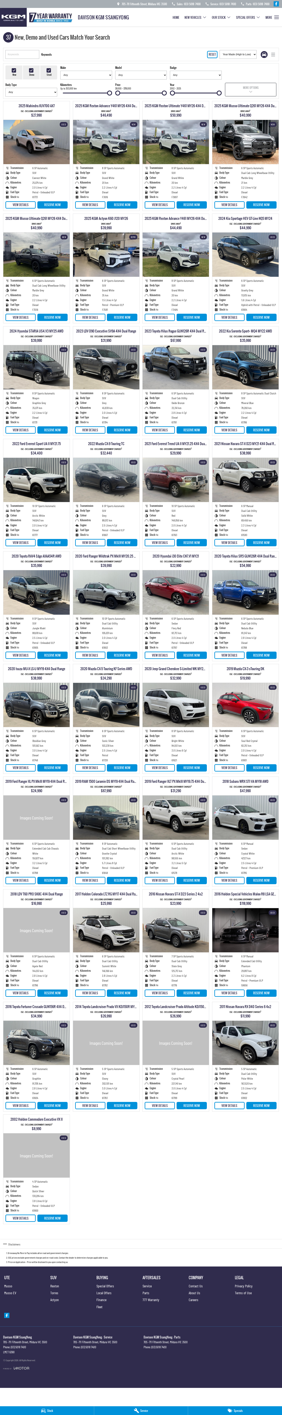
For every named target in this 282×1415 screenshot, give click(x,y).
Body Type (11, 85)
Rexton (54, 1286)
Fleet (99, 1306)
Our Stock (219, 17)
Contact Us (196, 1286)
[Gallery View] (264, 54)
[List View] (273, 54)
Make (63, 67)
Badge (173, 67)
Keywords (46, 54)
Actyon (54, 1299)
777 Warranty (151, 1299)
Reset (212, 54)
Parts (146, 1292)
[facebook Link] (276, 3)
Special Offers (245, 17)
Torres (54, 1292)
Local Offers (103, 1292)
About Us (194, 1292)
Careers (193, 1299)
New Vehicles (193, 17)
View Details (21, 205)
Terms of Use (243, 1292)
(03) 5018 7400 (18, 1347)
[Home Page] (37, 17)
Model (118, 67)
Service (147, 1286)
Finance (101, 1299)
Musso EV (10, 1292)
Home (176, 17)
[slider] (109, 93)
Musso (8, 1286)
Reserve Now (52, 205)
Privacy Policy (244, 1286)
